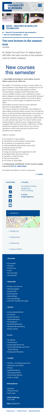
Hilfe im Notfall (13, 377)
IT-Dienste (11, 314)
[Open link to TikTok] (9, 192)
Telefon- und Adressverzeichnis (19, 363)
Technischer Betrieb (15, 375)
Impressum (10, 411)
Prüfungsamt (12, 322)
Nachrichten (12, 291)
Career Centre (13, 329)
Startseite (11, 258)
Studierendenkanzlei (15, 324)
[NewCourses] (20, 77)
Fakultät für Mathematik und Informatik (21, 32)
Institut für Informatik (13, 35)
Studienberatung (14, 319)
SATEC (26, 35)
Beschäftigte (12, 296)
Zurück (40, 174)
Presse (10, 368)
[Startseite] (3, 32)
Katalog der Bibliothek (15, 352)
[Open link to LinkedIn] (9, 196)
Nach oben (12, 393)
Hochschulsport (13, 317)
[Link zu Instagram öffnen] (9, 187)
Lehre (10, 270)
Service (10, 307)
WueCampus (12, 342)
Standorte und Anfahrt (16, 365)
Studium (11, 266)
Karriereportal (13, 294)
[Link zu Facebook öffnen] (9, 201)
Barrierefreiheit (34, 411)
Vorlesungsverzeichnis (16, 345)
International (12, 275)
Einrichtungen (13, 273)
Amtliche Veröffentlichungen (18, 301)
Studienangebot (13, 289)
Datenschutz (21, 411)
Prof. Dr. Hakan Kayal (18, 166)
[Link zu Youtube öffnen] (9, 205)
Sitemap (11, 388)
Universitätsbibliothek (15, 312)
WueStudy (11, 340)
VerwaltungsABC (14, 299)
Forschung (11, 268)
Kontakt (25, 182)
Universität (12, 263)
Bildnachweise (13, 391)
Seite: (9, 404)
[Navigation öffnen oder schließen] (40, 5)
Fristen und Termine (15, 286)
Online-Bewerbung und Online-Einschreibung (19, 348)
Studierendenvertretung (16, 326)
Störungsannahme (14, 373)
